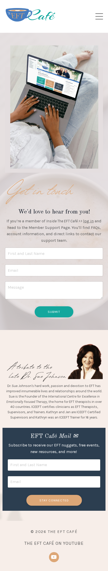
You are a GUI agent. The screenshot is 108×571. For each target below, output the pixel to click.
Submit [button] (54, 312)
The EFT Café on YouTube (54, 543)
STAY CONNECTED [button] (54, 500)
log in (88, 221)
